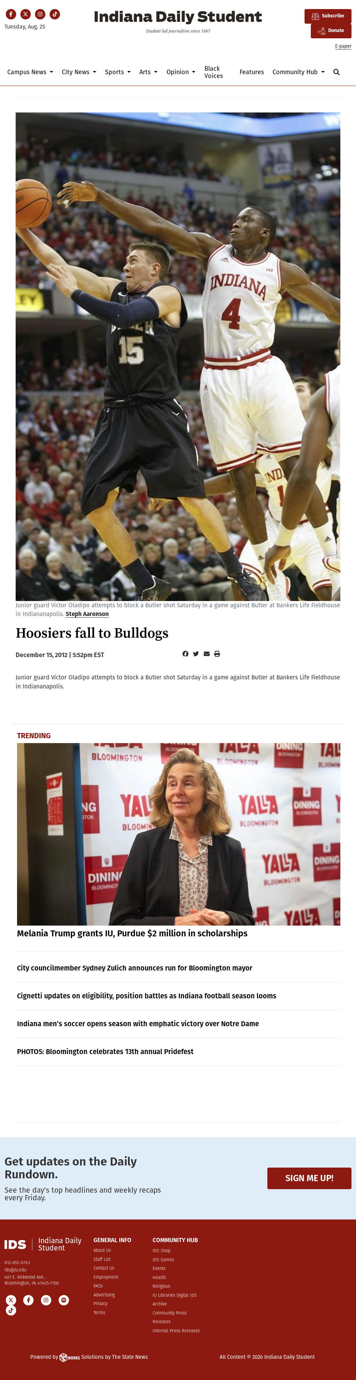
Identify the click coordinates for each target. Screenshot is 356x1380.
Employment (106, 1277)
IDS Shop (161, 1251)
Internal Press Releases (176, 1331)
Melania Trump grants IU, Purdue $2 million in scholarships (132, 933)
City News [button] (76, 72)
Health (159, 1278)
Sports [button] (115, 72)
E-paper (343, 46)
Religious (161, 1286)
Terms (99, 1313)
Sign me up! (309, 1178)
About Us (102, 1250)
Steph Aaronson (87, 614)
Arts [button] (145, 72)
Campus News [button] (27, 72)
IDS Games (163, 1260)
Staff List (102, 1259)
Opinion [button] (179, 72)
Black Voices (213, 72)
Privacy (100, 1304)
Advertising (104, 1295)
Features (252, 72)
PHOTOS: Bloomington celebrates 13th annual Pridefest (105, 1051)
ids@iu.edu (15, 1270)
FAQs (98, 1286)
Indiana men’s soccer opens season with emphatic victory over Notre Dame (138, 1024)
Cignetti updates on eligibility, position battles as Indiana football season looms (146, 996)
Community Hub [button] (296, 72)
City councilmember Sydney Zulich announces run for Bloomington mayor (134, 968)
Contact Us (104, 1268)
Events (159, 1268)
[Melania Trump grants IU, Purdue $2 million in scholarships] (178, 834)
